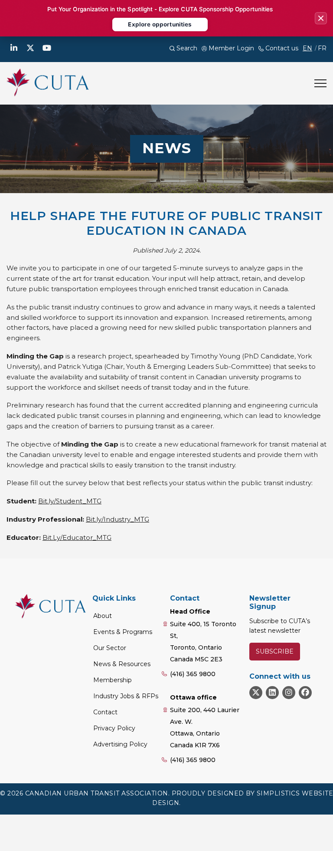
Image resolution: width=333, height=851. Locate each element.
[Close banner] (321, 18)
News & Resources (121, 664)
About (102, 616)
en (307, 48)
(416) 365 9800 (192, 674)
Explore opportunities (160, 24)
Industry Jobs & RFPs (125, 696)
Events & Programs (122, 632)
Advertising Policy (120, 744)
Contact (105, 712)
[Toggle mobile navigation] (320, 83)
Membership (112, 680)
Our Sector (109, 648)
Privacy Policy (114, 728)
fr (322, 48)
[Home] (48, 82)
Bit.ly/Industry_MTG (117, 519)
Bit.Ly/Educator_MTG (76, 537)
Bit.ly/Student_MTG (69, 501)
